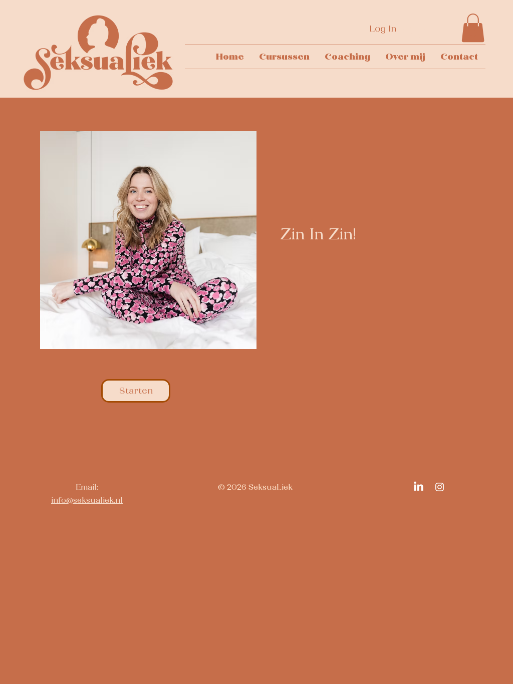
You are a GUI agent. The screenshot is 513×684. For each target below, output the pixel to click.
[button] (473, 28)
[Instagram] (439, 487)
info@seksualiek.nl (87, 500)
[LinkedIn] (418, 487)
